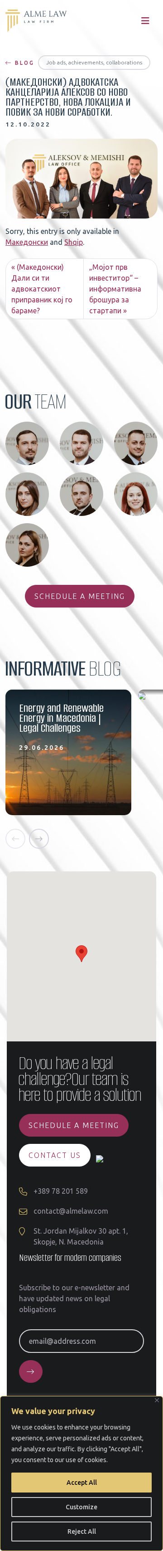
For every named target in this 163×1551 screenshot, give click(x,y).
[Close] (157, 1400)
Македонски (26, 242)
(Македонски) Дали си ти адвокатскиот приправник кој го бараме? (41, 289)
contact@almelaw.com (71, 1211)
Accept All (82, 1482)
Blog (23, 63)
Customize (81, 1507)
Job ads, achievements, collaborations (94, 62)
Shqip (73, 242)
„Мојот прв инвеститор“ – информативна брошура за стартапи (115, 289)
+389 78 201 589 (61, 1191)
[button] (15, 839)
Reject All (81, 1531)
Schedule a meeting (79, 596)
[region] (81, 1473)
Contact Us (55, 1155)
